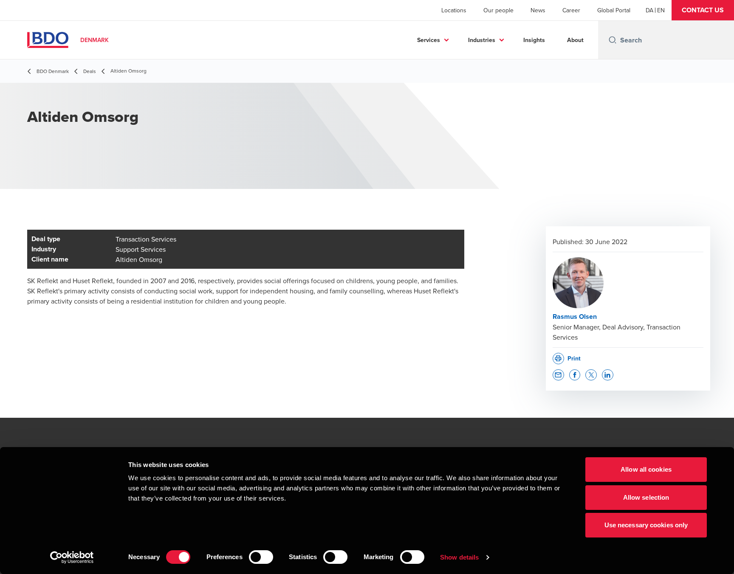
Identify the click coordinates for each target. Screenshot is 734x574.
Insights (534, 40)
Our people (498, 10)
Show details (459, 557)
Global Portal (613, 10)
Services (428, 40)
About (575, 40)
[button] (703, 10)
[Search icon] (612, 40)
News (538, 10)
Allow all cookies (646, 469)
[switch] (261, 557)
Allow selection (646, 497)
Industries (481, 40)
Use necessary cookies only (646, 525)
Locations (453, 10)
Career (571, 10)
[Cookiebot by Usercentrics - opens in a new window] (72, 557)
